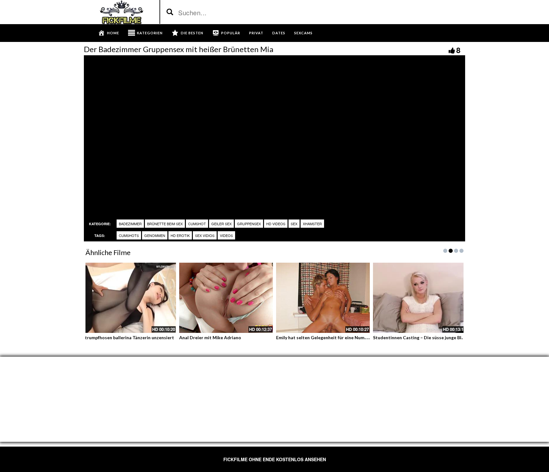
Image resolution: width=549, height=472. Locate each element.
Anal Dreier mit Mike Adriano (210, 337)
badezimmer (130, 223)
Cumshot (197, 223)
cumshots (129, 235)
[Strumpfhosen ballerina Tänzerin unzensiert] (129, 298)
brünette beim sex (165, 223)
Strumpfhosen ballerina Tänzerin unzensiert (128, 337)
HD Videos (275, 223)
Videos (226, 235)
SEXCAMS (303, 33)
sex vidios (204, 235)
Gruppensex (249, 223)
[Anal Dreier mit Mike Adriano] (226, 298)
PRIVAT (256, 33)
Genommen (154, 235)
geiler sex (221, 223)
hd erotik (180, 235)
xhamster (312, 223)
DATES (278, 33)
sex (294, 223)
